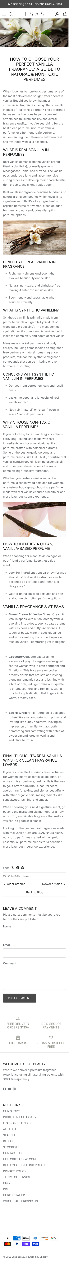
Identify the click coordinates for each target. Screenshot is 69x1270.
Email (7, 945)
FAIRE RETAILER (14, 1195)
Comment (9, 963)
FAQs (6, 1183)
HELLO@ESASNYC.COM (19, 1159)
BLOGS (8, 1141)
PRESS (7, 1189)
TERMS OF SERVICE (17, 1177)
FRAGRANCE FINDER (17, 1123)
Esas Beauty (18, 1256)
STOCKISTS (11, 1147)
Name (7, 926)
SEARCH (9, 1135)
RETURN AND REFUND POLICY (24, 1165)
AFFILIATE (10, 1129)
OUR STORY (11, 1111)
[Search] (12, 14)
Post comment (19, 997)
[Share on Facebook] (17, 867)
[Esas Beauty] (34, 14)
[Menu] (4, 14)
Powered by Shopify (37, 1256)
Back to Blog (34, 892)
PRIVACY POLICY (14, 1171)
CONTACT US (12, 1153)
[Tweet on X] (13, 867)
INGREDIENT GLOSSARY (19, 1117)
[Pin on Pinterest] (22, 867)
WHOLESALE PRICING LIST (21, 1201)
